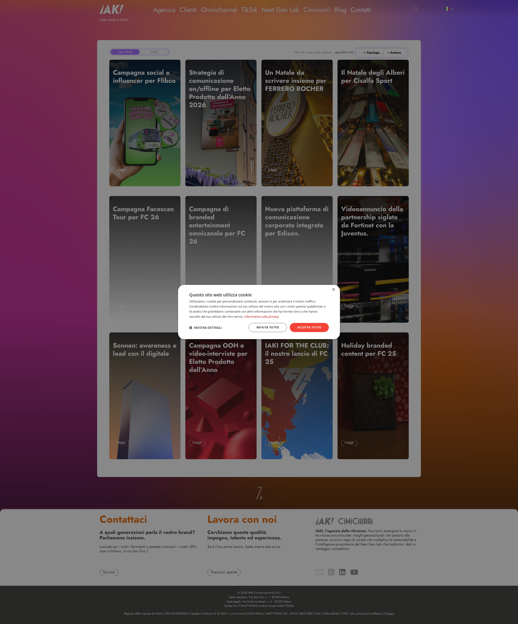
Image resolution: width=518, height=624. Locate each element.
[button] (205, 327)
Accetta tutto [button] (309, 327)
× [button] (333, 289)
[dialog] (259, 312)
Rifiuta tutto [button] (268, 327)
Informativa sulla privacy (261, 316)
